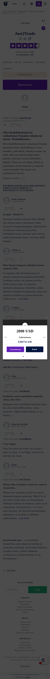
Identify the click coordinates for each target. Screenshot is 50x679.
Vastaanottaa (15, 349)
